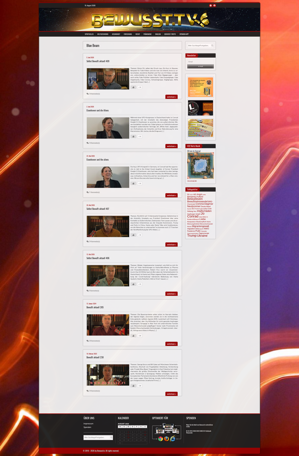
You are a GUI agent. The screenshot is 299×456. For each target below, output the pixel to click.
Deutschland (205, 206)
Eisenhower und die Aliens (98, 110)
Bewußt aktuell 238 (95, 357)
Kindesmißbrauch (193, 219)
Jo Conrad (195, 215)
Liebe (202, 219)
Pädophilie (204, 231)
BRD (210, 202)
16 (145, 435)
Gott (209, 209)
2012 (191, 194)
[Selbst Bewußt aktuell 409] (109, 79)
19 (128, 437)
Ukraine (202, 235)
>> (171, 96)
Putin (198, 231)
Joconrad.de (192, 181)
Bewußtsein (195, 198)
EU (193, 209)
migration (191, 229)
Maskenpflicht (201, 222)
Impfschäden (204, 211)
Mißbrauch (199, 229)
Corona (200, 203)
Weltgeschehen (102, 34)
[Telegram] (210, 5)
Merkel (189, 226)
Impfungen (191, 214)
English (158, 34)
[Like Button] (133, 87)
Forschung (128, 34)
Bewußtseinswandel (197, 201)
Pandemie (191, 231)
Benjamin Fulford (195, 197)
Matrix (209, 222)
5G (188, 194)
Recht (138, 34)
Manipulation (191, 222)
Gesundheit (116, 34)
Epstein (189, 209)
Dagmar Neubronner (200, 204)
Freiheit (197, 209)
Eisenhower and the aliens (98, 159)
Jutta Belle (202, 217)
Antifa (204, 194)
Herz (195, 211)
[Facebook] (214, 5)
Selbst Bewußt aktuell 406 (98, 258)
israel (198, 214)
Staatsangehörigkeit (192, 233)
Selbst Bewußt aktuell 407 (98, 208)
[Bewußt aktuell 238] (109, 375)
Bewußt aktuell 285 (95, 307)
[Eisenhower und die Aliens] (109, 128)
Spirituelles (89, 34)
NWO (206, 228)
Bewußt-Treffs (170, 34)
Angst (199, 194)
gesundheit (204, 209)
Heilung (190, 211)
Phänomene (147, 34)
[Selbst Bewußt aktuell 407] (109, 227)
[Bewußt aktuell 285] (109, 325)
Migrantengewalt (200, 226)
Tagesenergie (204, 233)
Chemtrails (191, 204)
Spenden (87, 427)
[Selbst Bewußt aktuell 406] (109, 276)
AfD (194, 194)
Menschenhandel (206, 224)
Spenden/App (184, 34)
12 (128, 435)
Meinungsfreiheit (193, 224)
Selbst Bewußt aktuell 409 (98, 61)
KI (207, 217)
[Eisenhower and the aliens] (109, 178)
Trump (192, 235)
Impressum (88, 424)
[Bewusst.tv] (151, 19)
